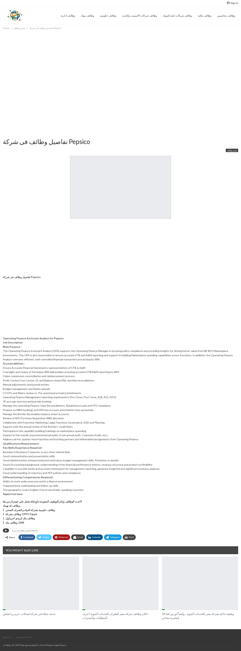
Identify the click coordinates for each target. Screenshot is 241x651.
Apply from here (13, 494)
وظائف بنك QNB (14, 522)
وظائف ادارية (68, 15)
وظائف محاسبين (226, 15)
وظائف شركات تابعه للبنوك (177, 15)
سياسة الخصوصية (24, 637)
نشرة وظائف (232, 150)
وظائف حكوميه (108, 15)
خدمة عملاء (4, 609)
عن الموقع (7, 637)
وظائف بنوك (87, 15)
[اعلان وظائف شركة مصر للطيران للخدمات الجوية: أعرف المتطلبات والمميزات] (120, 583)
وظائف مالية (204, 15)
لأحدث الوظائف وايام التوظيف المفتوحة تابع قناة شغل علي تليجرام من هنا (42, 501)
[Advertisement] (115, 56)
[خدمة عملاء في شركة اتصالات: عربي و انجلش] (41, 583)
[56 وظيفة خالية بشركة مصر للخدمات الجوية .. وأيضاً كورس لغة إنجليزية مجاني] (200, 583)
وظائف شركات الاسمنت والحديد (139, 15)
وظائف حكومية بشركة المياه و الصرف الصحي (30, 510)
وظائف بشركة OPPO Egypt (21, 514)
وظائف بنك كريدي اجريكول (20, 518)
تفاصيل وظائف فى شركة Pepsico (25, 530)
